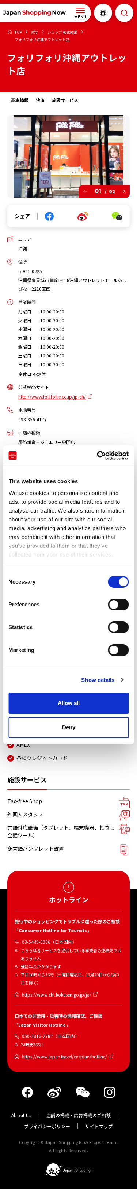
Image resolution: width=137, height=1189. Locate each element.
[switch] (118, 604)
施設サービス (65, 100)
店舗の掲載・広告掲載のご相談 (78, 1115)
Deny (68, 727)
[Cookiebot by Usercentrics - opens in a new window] (97, 455)
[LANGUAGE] (103, 13)
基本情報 (19, 100)
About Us (21, 1115)
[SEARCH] (124, 13)
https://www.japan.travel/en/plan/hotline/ (64, 1056)
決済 (40, 100)
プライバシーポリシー (47, 1126)
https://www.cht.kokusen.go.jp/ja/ (56, 994)
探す (34, 32)
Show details (97, 680)
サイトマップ (99, 1126)
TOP (18, 32)
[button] (85, 191)
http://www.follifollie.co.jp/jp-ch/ (52, 396)
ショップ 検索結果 (62, 32)
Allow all (69, 703)
